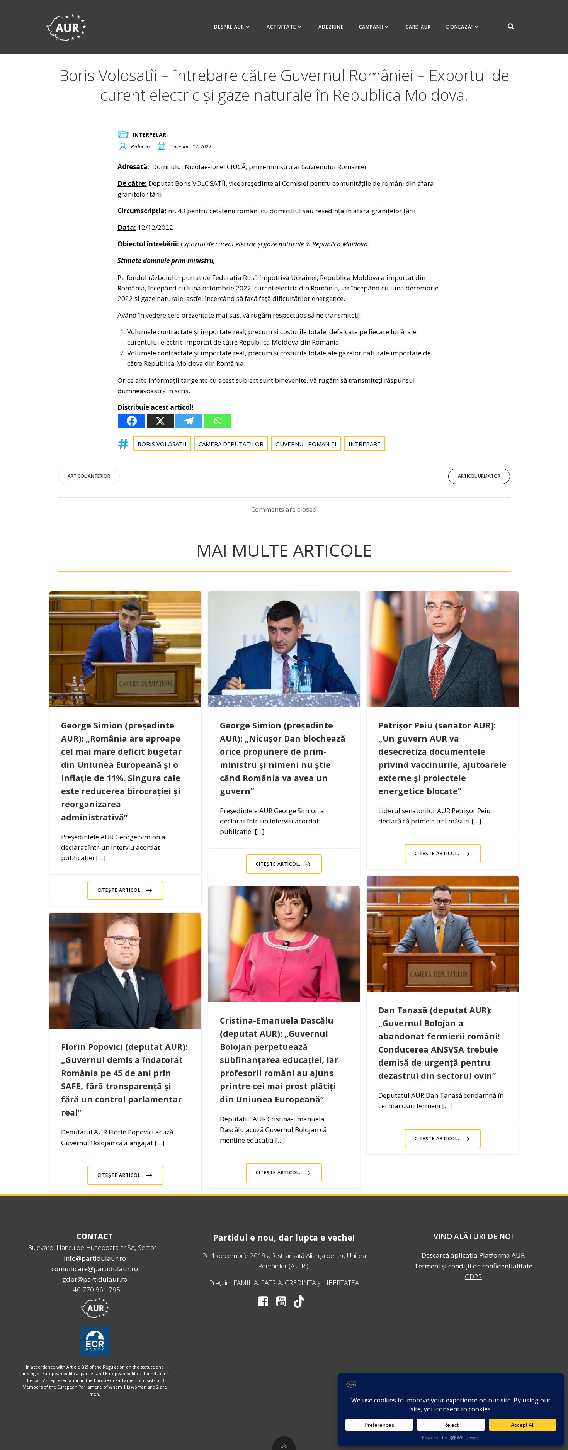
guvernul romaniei (306, 444)
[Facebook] (131, 421)
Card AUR (418, 27)
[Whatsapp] (217, 421)
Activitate (281, 27)
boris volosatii (162, 444)
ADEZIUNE (331, 27)
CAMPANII (371, 27)
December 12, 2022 (190, 146)
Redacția (140, 146)
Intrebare (365, 444)
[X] (160, 421)
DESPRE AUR (229, 27)
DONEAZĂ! (459, 27)
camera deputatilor (231, 444)
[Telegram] (188, 421)
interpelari (150, 134)
